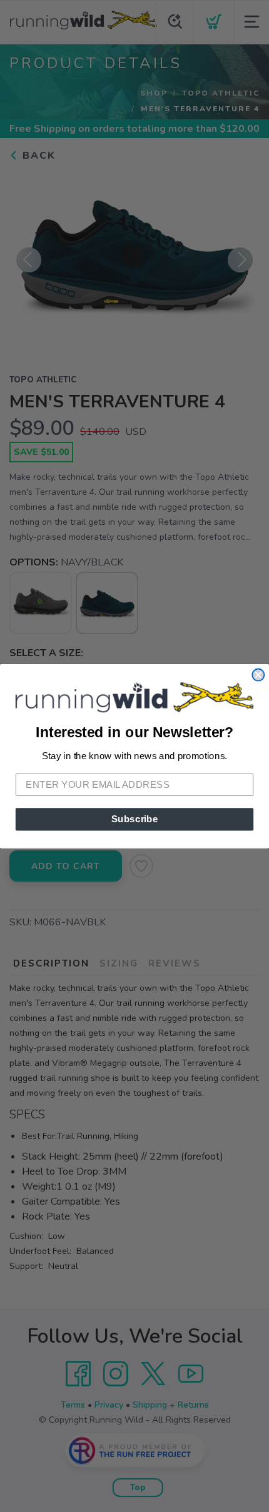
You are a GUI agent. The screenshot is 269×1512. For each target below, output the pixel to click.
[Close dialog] (258, 674)
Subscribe (134, 818)
